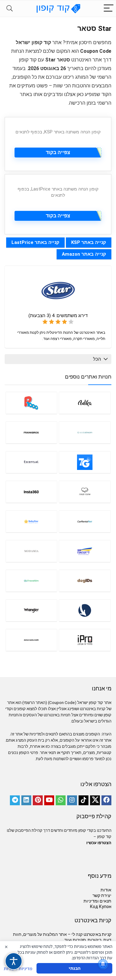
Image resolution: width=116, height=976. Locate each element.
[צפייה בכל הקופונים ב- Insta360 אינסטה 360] (31, 492)
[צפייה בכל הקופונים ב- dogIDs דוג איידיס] (84, 581)
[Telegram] (15, 800)
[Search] (9, 8)
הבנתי (74, 968)
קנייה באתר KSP (88, 242)
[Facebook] (106, 800)
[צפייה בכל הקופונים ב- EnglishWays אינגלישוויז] (84, 610)
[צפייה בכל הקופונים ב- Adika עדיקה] (84, 403)
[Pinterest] (38, 800)
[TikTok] (83, 800)
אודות (106, 889)
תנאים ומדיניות (97, 901)
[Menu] (108, 8)
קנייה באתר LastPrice (35, 242)
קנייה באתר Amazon (84, 254)
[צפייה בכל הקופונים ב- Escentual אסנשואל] (31, 462)
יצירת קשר (101, 895)
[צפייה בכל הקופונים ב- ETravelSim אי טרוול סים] (31, 581)
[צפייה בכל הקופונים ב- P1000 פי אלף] (31, 403)
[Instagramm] (72, 800)
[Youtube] (49, 800)
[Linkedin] (26, 800)
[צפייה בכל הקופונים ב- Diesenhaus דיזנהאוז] (84, 551)
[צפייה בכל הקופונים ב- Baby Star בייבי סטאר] (31, 521)
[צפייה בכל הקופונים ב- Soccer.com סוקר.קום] (31, 640)
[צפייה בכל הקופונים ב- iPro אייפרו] (84, 640)
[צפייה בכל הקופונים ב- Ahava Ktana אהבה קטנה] (84, 492)
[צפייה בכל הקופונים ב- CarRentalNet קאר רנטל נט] (84, 521)
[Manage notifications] (103, 964)
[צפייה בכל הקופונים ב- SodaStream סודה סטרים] (84, 432)
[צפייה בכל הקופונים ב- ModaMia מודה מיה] (31, 551)
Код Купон (100, 906)
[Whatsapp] (61, 800)
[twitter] (95, 800)
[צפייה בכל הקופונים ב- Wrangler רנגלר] (31, 610)
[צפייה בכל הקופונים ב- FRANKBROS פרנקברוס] (31, 432)
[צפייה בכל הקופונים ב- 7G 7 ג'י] (84, 462)
